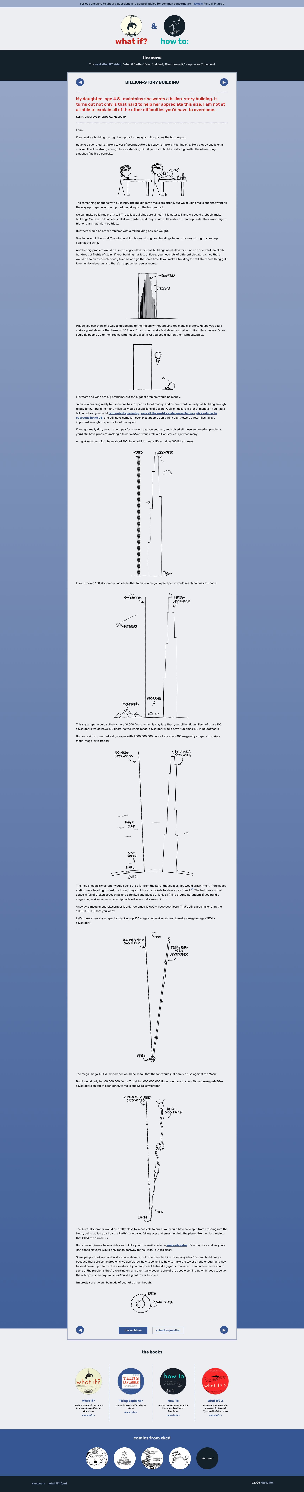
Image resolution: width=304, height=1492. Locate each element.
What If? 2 (215, 1401)
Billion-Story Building (152, 82)
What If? (88, 1401)
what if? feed (58, 1483)
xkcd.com (207, 1458)
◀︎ (80, 82)
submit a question (168, 1330)
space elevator (176, 1245)
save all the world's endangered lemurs (168, 413)
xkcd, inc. (267, 1482)
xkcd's (198, 3)
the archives (133, 1330)
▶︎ (224, 82)
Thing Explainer (131, 1401)
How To (173, 1401)
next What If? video (108, 64)
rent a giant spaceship (124, 413)
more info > (88, 1415)
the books (152, 1352)
